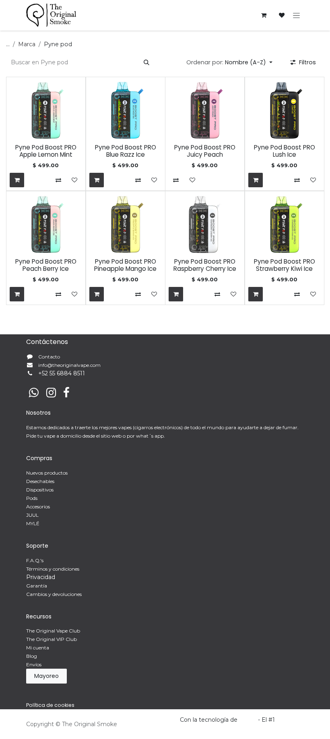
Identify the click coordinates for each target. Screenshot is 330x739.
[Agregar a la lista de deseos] (74, 180)
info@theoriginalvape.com (69, 365)
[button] (229, 62)
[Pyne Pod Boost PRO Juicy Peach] (205, 110)
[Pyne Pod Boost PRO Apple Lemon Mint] (46, 110)
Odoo (248, 719)
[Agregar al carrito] (17, 180)
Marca (26, 44)
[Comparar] (58, 180)
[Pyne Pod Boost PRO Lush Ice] (284, 110)
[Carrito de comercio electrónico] (263, 15)
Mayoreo (46, 676)
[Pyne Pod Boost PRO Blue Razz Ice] (125, 110)
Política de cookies (50, 705)
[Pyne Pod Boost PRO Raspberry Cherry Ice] (205, 224)
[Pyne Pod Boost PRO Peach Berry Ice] (46, 224)
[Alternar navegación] (296, 15)
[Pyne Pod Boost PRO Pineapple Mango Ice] (125, 224)
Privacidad (40, 577)
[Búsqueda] (146, 62)
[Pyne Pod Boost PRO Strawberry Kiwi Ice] (284, 224)
